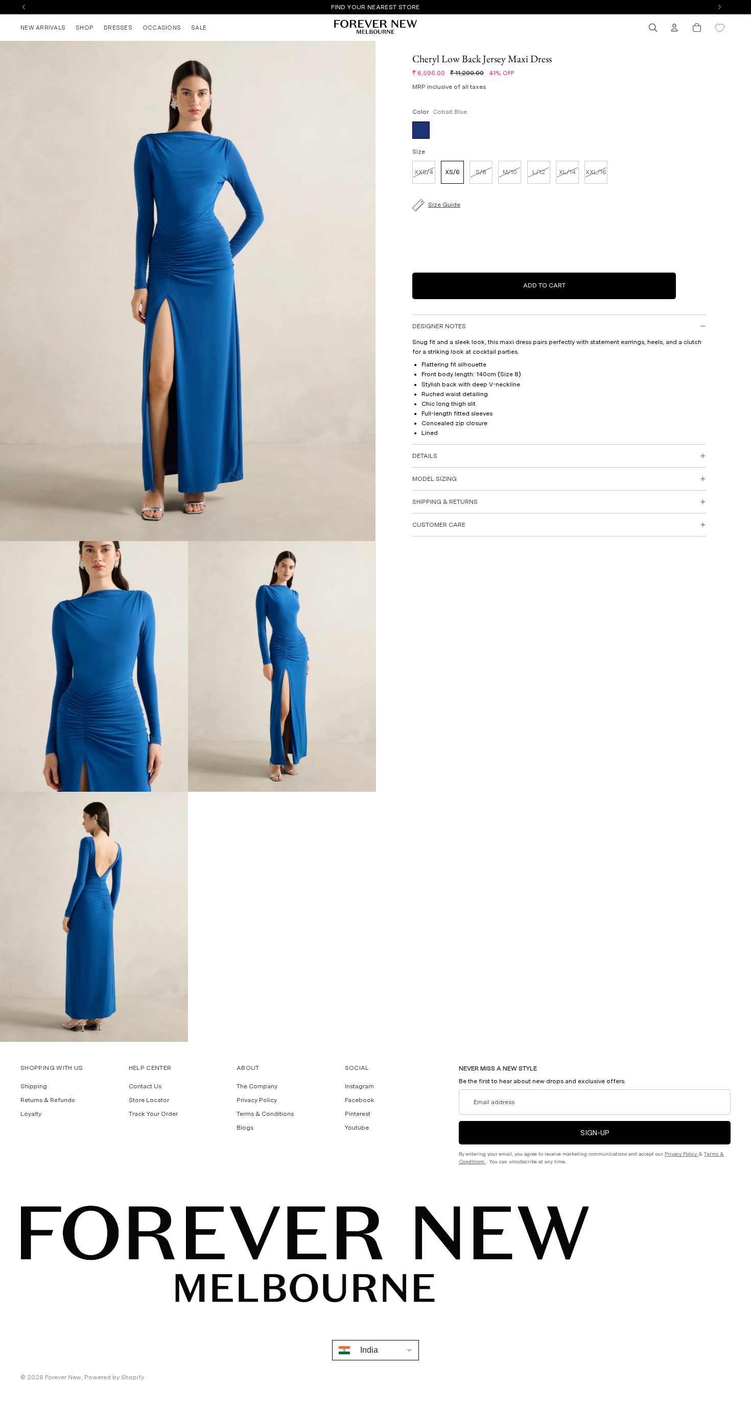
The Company (257, 1086)
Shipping (33, 1086)
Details (424, 455)
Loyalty (30, 1113)
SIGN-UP (594, 1133)
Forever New (63, 1377)
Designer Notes (439, 326)
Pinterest (357, 1113)
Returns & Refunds (47, 1100)
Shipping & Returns (445, 501)
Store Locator (149, 1100)
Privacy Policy (257, 1100)
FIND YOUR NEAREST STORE (375, 7)
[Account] (674, 27)
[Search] (653, 27)
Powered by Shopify (114, 1377)
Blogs (245, 1127)
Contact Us (145, 1086)
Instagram (359, 1086)
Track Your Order (153, 1113)
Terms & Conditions (265, 1113)
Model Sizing (434, 478)
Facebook (359, 1100)
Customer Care (438, 524)
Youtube (357, 1127)
